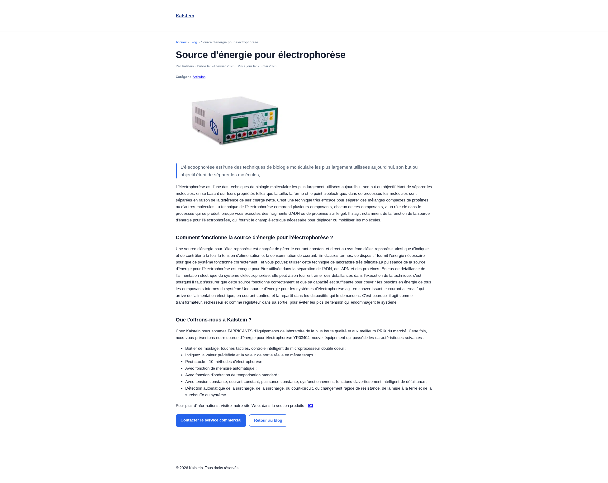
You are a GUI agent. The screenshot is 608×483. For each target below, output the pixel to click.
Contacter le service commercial (211, 420)
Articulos (199, 77)
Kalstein (185, 15)
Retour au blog (268, 420)
